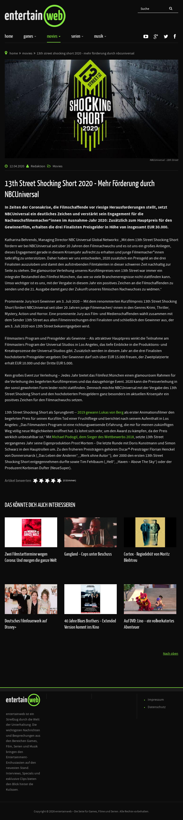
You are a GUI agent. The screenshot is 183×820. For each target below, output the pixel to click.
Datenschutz (157, 707)
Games (29, 36)
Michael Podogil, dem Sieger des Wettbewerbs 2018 (93, 437)
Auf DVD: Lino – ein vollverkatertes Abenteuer (149, 624)
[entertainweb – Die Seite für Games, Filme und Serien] (35, 16)
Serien (76, 36)
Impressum (156, 700)
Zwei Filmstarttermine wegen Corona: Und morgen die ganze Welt (31, 557)
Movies (52, 36)
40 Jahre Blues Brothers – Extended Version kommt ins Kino (90, 624)
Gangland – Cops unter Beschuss (88, 554)
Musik (99, 36)
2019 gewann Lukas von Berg (100, 412)
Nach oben (170, 654)
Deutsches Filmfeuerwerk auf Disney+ (26, 624)
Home (9, 36)
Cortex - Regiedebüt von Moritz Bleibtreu (147, 557)
